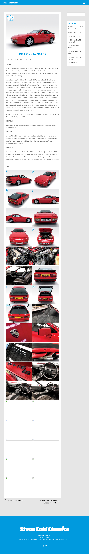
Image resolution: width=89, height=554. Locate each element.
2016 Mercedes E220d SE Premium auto (76, 28)
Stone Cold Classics (43, 535)
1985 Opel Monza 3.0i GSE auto (74, 58)
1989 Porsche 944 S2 (32, 54)
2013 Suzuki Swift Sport (16, 500)
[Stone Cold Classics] (10, 2)
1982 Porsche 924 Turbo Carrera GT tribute (48, 501)
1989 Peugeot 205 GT (74, 36)
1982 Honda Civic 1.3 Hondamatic (74, 41)
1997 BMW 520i (73, 63)
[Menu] (84, 2)
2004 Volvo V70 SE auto (75, 33)
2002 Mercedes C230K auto (75, 52)
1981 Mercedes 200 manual (74, 47)
